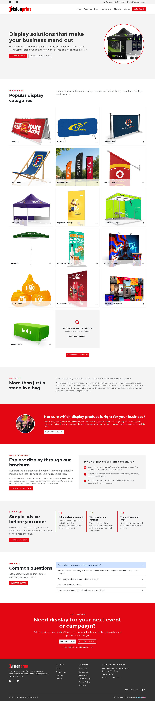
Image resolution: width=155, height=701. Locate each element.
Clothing (117, 9)
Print (96, 9)
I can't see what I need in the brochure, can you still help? (82, 590)
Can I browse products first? (70, 585)
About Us (88, 9)
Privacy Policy (84, 679)
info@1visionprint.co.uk (137, 2)
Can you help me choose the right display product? (79, 565)
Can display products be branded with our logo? (78, 579)
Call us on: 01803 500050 (114, 2)
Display (127, 9)
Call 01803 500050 (18, 583)
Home (78, 9)
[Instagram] (13, 2)
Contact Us (83, 672)
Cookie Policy (84, 682)
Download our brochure (40, 56)
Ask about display (18, 56)
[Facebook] (10, 2)
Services (134, 690)
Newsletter (83, 675)
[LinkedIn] (17, 2)
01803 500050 (108, 675)
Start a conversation (77, 336)
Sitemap (82, 686)
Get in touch (139, 9)
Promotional (106, 9)
